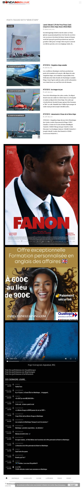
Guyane (38, 478)
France (17, 396)
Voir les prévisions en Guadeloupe (20, 370)
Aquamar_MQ (49, 365)
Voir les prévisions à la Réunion (19, 374)
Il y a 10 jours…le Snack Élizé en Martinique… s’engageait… (32, 392)
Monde (17, 384)
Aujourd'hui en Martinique (16, 66)
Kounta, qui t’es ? (20, 457)
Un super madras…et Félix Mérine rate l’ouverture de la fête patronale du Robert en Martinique (42, 440)
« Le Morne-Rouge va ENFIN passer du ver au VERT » (30, 410)
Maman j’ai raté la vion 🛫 (22, 434)
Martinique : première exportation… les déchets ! (29, 428)
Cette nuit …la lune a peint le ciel (24, 404)
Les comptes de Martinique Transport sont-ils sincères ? (31, 422)
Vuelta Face (18, 387)
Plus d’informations (60, 485)
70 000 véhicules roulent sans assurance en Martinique (31, 469)
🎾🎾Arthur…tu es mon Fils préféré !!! (26, 463)
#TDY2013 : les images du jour (53, 90)
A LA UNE (10, 26)
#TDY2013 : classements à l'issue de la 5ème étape (59, 114)
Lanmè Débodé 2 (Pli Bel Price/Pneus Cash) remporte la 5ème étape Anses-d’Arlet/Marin (57, 26)
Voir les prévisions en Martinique (20, 372)
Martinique (19, 390)
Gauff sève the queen (21, 451)
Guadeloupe (28, 478)
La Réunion (49, 478)
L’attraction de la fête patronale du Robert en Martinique (31, 446)
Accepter (73, 485)
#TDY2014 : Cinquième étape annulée (55, 65)
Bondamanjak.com (13, 484)
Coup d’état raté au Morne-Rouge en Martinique (29, 416)
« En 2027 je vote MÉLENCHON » (24, 398)
